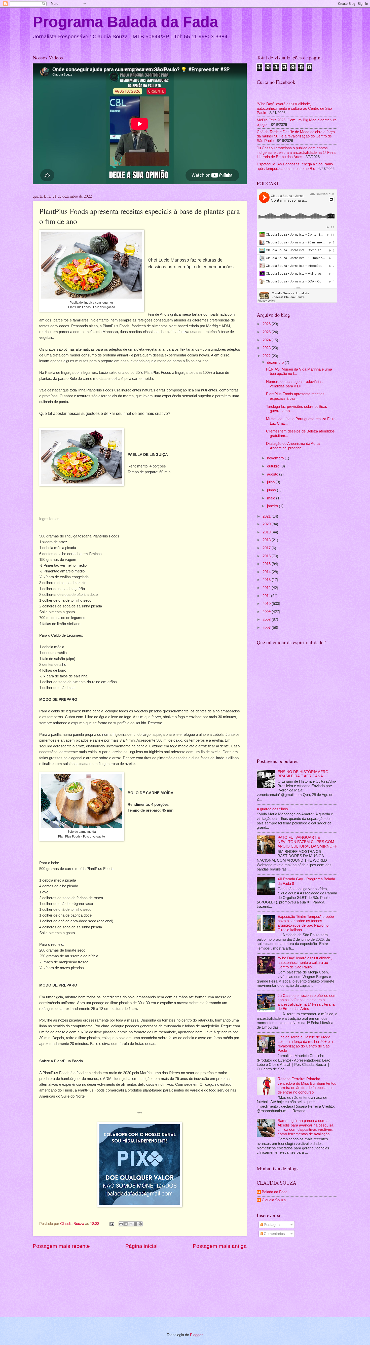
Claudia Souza (274, 1200)
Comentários (274, 1234)
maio (271, 498)
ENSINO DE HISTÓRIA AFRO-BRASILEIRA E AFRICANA (304, 774)
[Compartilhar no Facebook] (135, 1223)
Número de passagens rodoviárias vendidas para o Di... (294, 384)
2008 (267, 619)
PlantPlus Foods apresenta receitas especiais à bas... (295, 396)
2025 (267, 332)
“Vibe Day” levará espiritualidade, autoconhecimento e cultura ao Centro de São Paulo (294, 108)
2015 (267, 564)
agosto (273, 474)
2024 (267, 340)
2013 (267, 580)
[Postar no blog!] (125, 1223)
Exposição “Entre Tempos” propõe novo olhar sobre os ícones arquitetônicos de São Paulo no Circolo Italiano (306, 923)
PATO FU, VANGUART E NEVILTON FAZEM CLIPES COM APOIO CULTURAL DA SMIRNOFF (307, 841)
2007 (267, 628)
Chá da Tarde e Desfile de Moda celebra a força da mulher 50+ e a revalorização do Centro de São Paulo (296, 136)
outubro (273, 466)
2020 (267, 524)
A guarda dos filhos (272, 809)
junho (272, 490)
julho (271, 482)
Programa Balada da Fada (125, 21)
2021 (267, 516)
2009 (267, 612)
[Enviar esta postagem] (111, 1224)
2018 (267, 540)
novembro (276, 458)
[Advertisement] (297, 1278)
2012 (267, 588)
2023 (267, 348)
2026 (267, 324)
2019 (267, 532)
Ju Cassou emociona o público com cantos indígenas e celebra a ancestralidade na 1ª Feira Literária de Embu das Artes (296, 152)
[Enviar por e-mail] (121, 1223)
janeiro (273, 506)
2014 (267, 572)
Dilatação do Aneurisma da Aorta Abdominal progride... (293, 446)
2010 (267, 604)
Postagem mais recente (61, 1246)
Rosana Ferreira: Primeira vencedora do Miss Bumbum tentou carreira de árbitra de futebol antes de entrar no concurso (307, 1085)
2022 (267, 356)
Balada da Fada (274, 1192)
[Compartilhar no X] (130, 1223)
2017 (267, 548)
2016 (267, 556)
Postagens (272, 1225)
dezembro (276, 362)
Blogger (196, 1335)
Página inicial (141, 1246)
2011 (267, 596)
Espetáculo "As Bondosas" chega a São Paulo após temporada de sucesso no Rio (295, 166)
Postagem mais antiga (220, 1246)
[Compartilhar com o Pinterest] (140, 1223)
